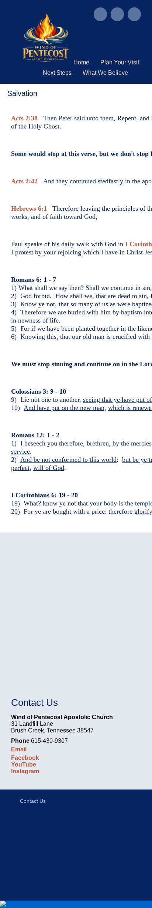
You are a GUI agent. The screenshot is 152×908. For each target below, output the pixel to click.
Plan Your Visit (119, 62)
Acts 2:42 (24, 181)
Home (81, 62)
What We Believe (105, 73)
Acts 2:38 (24, 118)
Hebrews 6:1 (29, 208)
